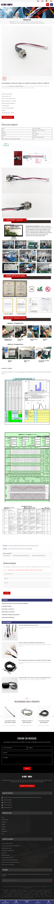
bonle (46, 894)
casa (3, 817)
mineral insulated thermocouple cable (10, 896)
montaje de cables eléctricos (8, 850)
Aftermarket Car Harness (8, 612)
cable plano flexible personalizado (10, 614)
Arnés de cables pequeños (39, 555)
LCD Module (36, 893)
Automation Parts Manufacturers (44, 890)
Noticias (3, 829)
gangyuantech (47, 891)
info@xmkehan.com (8, 807)
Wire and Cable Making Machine (27, 897)
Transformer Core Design (7, 893)
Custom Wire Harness (18, 894)
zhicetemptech (27, 894)
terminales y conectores (8, 609)
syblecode (31, 891)
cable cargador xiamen (7, 848)
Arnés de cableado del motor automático (10, 846)
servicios (3, 827)
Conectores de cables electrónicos (22, 555)
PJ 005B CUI (7, 555)
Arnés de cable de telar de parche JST (28, 625)
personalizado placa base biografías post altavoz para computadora (44, 721)
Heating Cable (29, 893)
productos (4, 822)
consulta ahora (8, 117)
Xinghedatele (13, 890)
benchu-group (35, 894)
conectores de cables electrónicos (15, 86)
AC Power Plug (33, 890)
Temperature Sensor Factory (15, 891)
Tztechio (6, 891)
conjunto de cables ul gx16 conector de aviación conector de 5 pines (23, 545)
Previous (1, 716)
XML (49, 886)
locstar (43, 896)
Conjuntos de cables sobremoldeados (10, 860)
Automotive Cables (6, 606)
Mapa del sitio (44, 886)
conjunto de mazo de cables (8, 864)
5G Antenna (9, 894)
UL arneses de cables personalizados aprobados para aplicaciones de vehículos (27, 721)
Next (52, 716)
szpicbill (50, 893)
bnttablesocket (43, 893)
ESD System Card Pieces (20, 893)
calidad (3, 824)
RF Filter (41, 894)
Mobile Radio (37, 896)
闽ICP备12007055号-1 (27, 888)
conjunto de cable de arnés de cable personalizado (31, 22)
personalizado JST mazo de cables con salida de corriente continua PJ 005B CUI (25, 570)
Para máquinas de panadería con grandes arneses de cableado (35, 660)
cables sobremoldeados (8, 617)
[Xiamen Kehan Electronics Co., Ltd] (6, 5)
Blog (3, 834)
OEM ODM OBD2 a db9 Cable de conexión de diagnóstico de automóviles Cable (35, 677)
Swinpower (25, 891)
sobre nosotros (5, 819)
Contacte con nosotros (27, 786)
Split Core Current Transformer (26, 896)
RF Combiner (49, 896)
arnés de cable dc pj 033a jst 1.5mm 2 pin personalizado (20, 549)
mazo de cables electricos (7, 843)
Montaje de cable (5, 855)
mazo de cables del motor (7, 857)
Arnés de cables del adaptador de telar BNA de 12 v (32, 642)
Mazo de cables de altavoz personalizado (10, 862)
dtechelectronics (38, 891)
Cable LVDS (4, 853)
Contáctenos (4, 831)
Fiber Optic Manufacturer (23, 890)
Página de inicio (14, 22)
